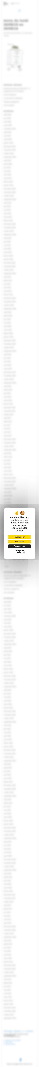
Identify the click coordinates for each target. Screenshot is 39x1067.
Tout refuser (19, 541)
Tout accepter (19, 537)
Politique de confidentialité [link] (19, 552)
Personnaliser (19, 546)
